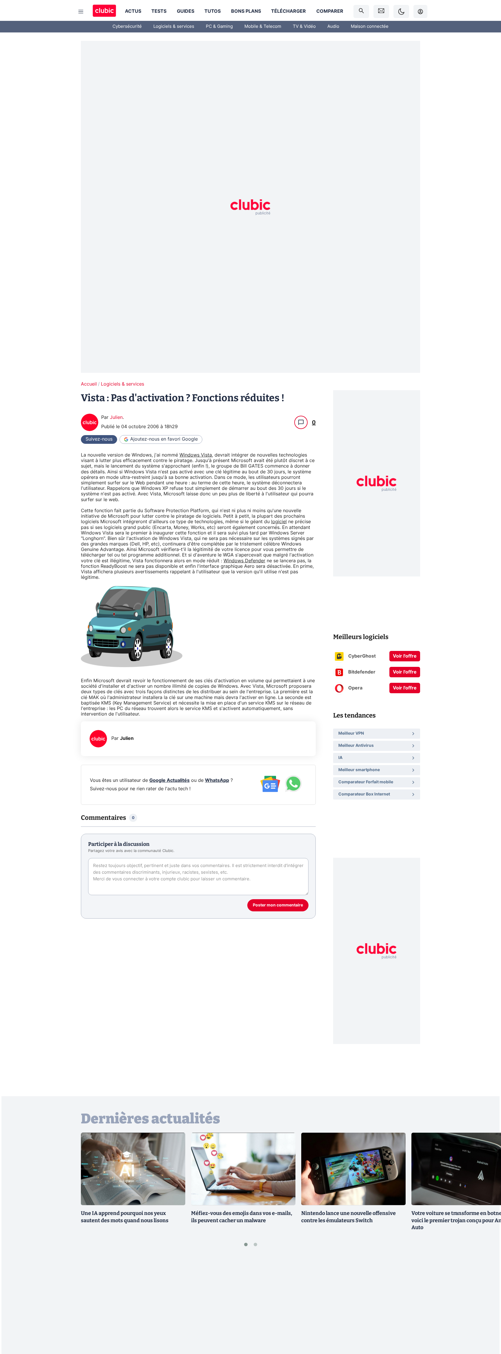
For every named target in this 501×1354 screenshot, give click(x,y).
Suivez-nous (99, 439)
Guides (185, 11)
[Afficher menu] (81, 11)
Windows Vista (195, 455)
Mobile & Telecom (262, 26)
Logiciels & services (173, 26)
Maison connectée (370, 26)
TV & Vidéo (304, 26)
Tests (158, 11)
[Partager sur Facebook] (486, 1304)
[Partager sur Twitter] (486, 1323)
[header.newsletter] (381, 11)
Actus (133, 11)
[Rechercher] (361, 11)
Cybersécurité (127, 26)
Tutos (212, 11)
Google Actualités (169, 780)
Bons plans (246, 11)
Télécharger (288, 11)
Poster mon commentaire (278, 905)
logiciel (279, 521)
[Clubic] (104, 11)
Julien (116, 417)
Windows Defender (244, 561)
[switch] (401, 11)
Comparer (329, 11)
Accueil (89, 384)
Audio (333, 26)
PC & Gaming (219, 26)
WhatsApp (217, 780)
